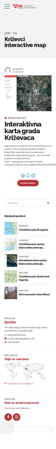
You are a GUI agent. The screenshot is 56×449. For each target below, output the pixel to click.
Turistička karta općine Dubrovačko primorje (32, 246)
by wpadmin (18, 69)
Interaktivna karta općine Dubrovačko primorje (33, 262)
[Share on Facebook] (23, 176)
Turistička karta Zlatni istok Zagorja (34, 278)
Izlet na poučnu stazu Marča (34, 294)
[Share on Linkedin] (33, 176)
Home (7, 33)
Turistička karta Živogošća (33, 229)
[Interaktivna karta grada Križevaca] (28, 93)
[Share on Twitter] (28, 176)
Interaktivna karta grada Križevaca (22, 131)
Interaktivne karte (17, 118)
